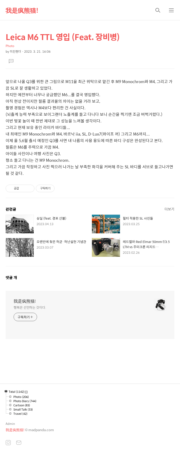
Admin (10, 423)
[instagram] (8, 443)
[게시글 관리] (29, 188)
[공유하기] (23, 188)
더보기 (169, 209)
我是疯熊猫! (22, 10)
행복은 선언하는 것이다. (30, 307)
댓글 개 (11, 277)
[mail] (18, 443)
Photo (10, 45)
